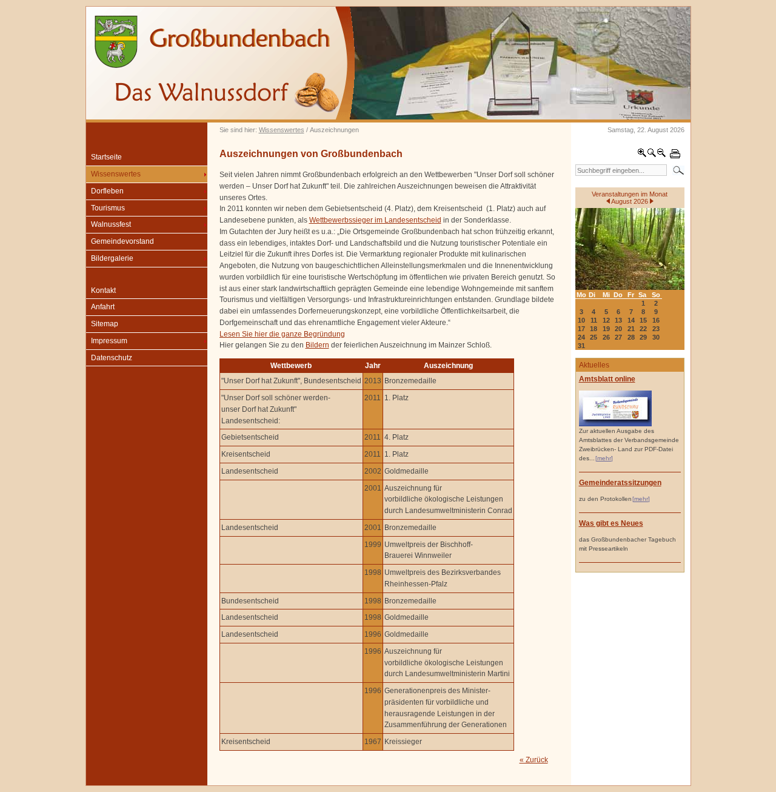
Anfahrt (103, 307)
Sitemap (104, 324)
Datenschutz (111, 358)
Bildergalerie (112, 258)
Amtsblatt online (607, 379)
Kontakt (103, 290)
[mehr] (604, 458)
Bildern (317, 345)
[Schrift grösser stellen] (642, 155)
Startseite (106, 157)
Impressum (109, 341)
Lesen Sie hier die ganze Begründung (282, 334)
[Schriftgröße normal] (652, 155)
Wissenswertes (281, 129)
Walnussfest (111, 224)
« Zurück (534, 760)
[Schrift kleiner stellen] (661, 155)
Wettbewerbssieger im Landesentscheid (375, 220)
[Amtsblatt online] (615, 424)
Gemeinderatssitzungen (620, 482)
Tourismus (108, 208)
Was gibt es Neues (611, 523)
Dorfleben (107, 191)
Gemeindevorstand (122, 241)
